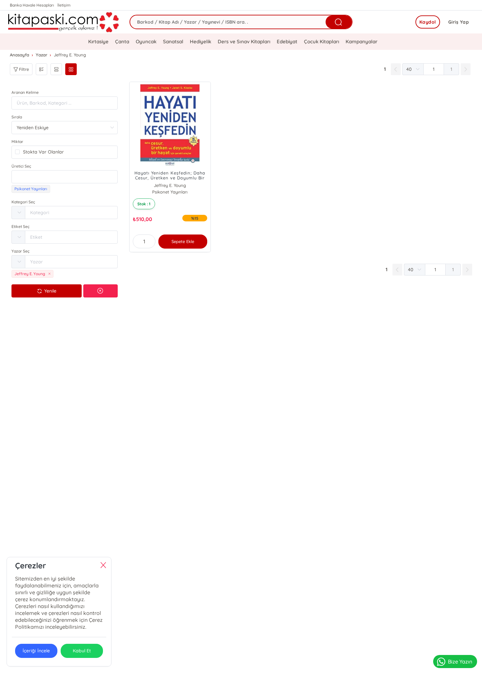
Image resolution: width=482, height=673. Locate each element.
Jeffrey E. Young (170, 185)
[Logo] (64, 21)
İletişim (63, 5)
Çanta (122, 41)
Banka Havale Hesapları (32, 5)
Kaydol (427, 22)
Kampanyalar (361, 41)
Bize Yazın (460, 661)
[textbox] (64, 176)
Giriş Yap (458, 22)
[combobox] (64, 176)
